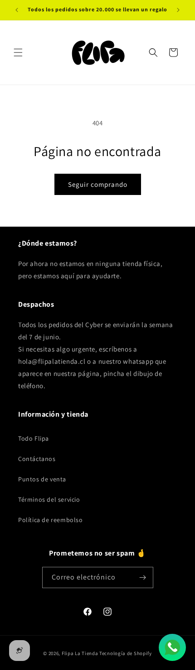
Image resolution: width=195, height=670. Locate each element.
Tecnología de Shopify (125, 653)
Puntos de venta (42, 479)
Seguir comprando (97, 184)
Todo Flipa (33, 438)
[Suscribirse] (143, 577)
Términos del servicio (49, 499)
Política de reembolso (50, 520)
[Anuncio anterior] (17, 10)
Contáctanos (37, 459)
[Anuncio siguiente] (178, 10)
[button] (18, 52)
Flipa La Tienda (80, 653)
